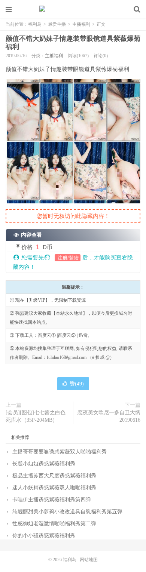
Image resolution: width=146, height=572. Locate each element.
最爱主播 (57, 24)
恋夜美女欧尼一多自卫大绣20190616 (108, 416)
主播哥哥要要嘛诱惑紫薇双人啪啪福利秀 (59, 452)
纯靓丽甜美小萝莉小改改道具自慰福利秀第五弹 (67, 511)
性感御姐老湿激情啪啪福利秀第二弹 (54, 523)
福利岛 (73, 9)
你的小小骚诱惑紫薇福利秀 (43, 535)
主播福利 (81, 24)
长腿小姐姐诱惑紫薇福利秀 (43, 464)
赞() (77, 384)
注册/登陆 (68, 258)
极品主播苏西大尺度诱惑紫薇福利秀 (54, 476)
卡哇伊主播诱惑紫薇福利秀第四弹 (51, 499)
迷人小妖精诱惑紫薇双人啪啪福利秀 (54, 487)
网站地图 (89, 559)
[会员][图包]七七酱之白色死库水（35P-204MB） (36, 416)
